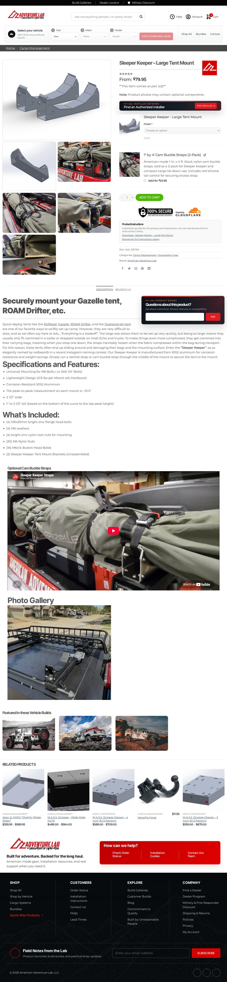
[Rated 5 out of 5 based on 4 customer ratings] (170, 73)
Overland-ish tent (118, 324)
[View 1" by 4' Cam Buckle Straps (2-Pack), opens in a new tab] (205, 155)
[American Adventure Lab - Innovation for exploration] (26, 14)
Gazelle (63, 324)
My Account (191, 932)
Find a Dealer (192, 890)
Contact (215, 34)
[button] (129, 126)
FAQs (74, 913)
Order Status (79, 890)
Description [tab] (104, 289)
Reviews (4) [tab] (123, 289)
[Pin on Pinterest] (142, 269)
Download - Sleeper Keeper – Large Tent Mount (147, 235)
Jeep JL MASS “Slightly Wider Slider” (21, 819)
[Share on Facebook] (123, 269)
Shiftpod (50, 324)
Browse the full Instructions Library (141, 239)
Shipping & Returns (196, 913)
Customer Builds (139, 896)
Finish (148, 124)
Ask (213, 316)
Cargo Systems (20, 902)
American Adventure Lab (141, 260)
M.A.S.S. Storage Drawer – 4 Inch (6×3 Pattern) (110, 819)
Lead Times (78, 919)
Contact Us (78, 907)
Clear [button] (147, 138)
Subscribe (206, 953)
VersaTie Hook (147, 817)
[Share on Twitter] (129, 269)
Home (10, 48)
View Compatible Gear (156, 36)
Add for (157, 180)
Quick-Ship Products (24, 915)
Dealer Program (194, 896)
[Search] (141, 17)
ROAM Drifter (80, 324)
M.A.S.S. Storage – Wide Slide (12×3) (66, 819)
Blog (130, 902)
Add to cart (149, 197)
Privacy (188, 925)
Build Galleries (81, 2)
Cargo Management (35, 48)
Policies (188, 919)
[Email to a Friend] (136, 269)
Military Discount (143, 2)
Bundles (201, 34)
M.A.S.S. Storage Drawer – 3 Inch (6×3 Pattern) (200, 819)
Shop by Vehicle (21, 896)
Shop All (187, 34)
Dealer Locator (109, 2)
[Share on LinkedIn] (149, 269)
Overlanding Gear (168, 255)
